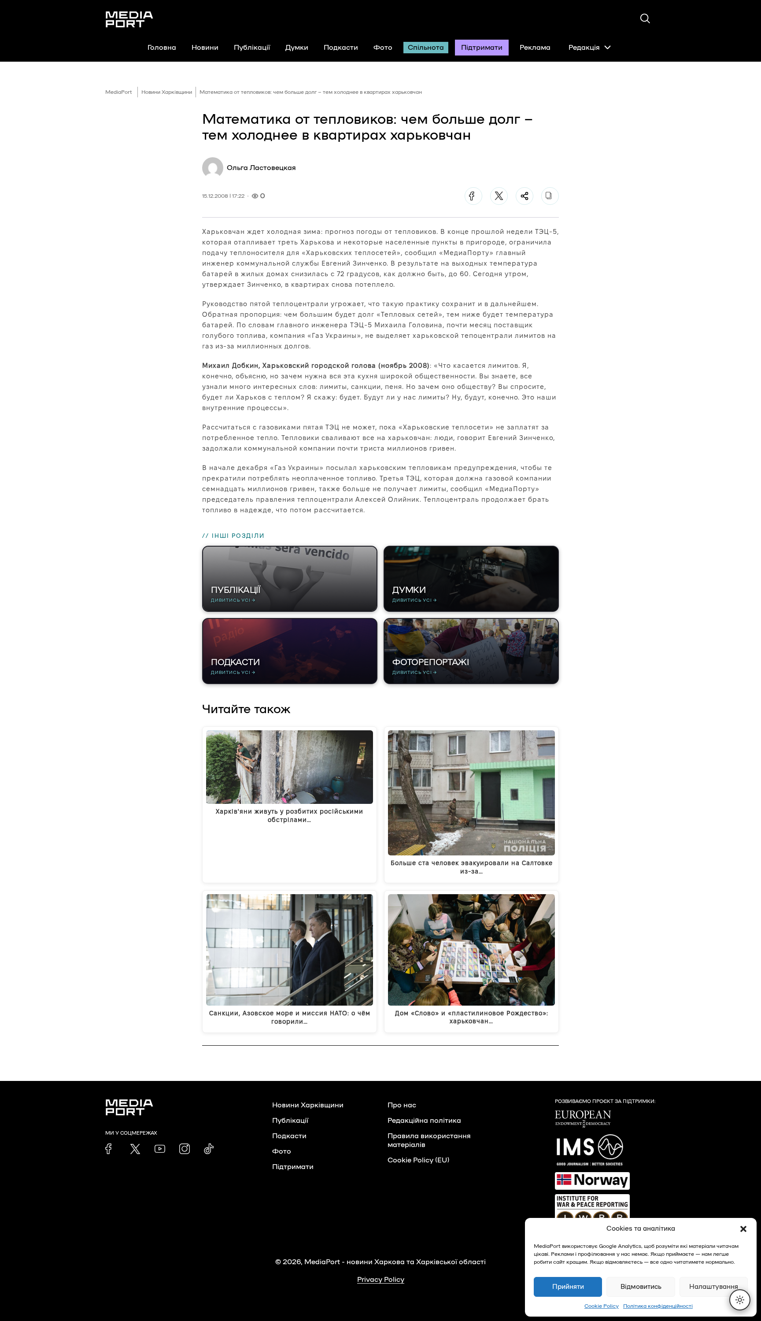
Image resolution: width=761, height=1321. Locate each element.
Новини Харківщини (166, 92)
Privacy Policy (380, 1279)
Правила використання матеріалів (429, 1140)
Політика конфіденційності (658, 1306)
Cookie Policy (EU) (418, 1160)
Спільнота (426, 47)
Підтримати (481, 47)
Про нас (402, 1105)
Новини (205, 47)
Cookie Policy (601, 1306)
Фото (382, 47)
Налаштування (713, 1287)
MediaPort (118, 92)
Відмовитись (641, 1287)
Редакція (584, 47)
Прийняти (568, 1287)
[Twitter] (499, 196)
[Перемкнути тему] (739, 1299)
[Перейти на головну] (129, 19)
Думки (296, 47)
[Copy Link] (550, 196)
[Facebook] (473, 196)
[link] (110, 1148)
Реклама (535, 47)
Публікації (252, 47)
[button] (743, 1229)
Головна (162, 47)
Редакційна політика (424, 1120)
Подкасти (341, 47)
